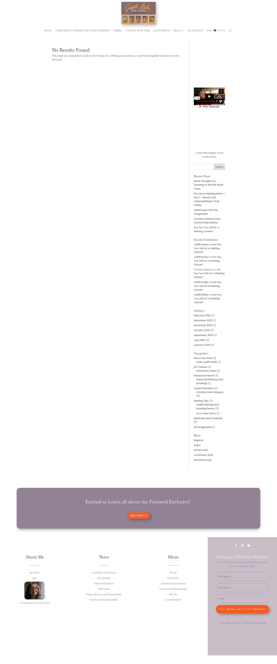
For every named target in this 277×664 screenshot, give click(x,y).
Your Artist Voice (206, 413)
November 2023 (203, 325)
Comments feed (203, 455)
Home (47, 30)
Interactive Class (206, 370)
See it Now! (137, 515)
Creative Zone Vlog (138, 30)
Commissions (161, 30)
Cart (209, 30)
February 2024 (202, 315)
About (177, 30)
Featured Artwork (204, 375)
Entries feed (201, 450)
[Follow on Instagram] (242, 545)
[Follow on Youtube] (248, 545)
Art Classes (200, 367)
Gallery (117, 30)
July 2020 (199, 340)
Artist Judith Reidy (206, 362)
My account (195, 30)
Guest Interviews (203, 388)
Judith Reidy (201, 244)
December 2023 (203, 320)
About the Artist (203, 358)
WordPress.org (202, 460)
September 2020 (203, 335)
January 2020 (202, 345)
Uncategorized (202, 427)
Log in (197, 445)
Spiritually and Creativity (208, 418)
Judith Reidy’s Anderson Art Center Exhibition (82, 30)
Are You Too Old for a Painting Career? (207, 248)
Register (198, 440)
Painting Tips (201, 400)
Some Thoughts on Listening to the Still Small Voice (208, 184)
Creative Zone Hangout (209, 392)
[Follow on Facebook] (236, 545)
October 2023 (202, 330)
